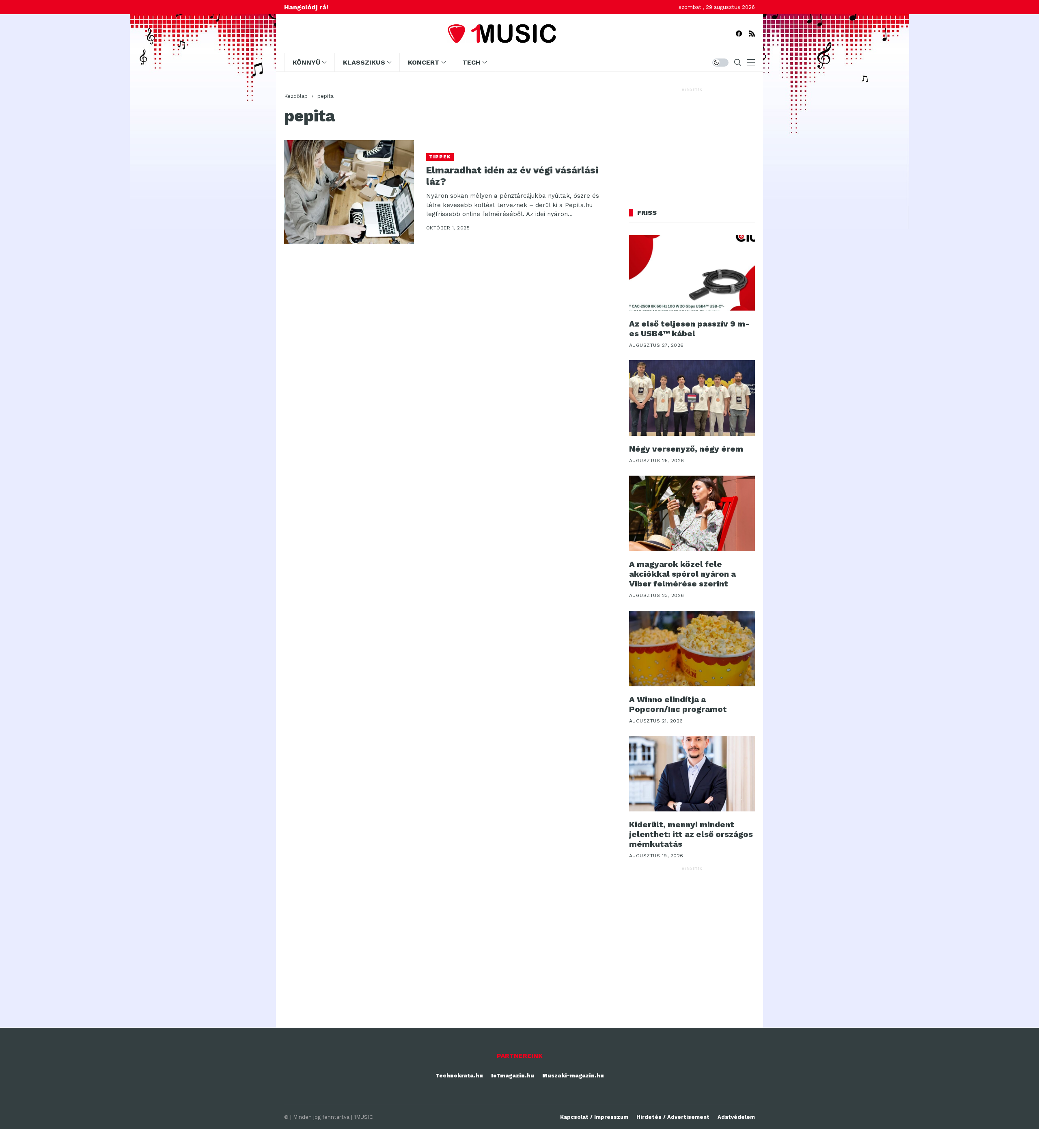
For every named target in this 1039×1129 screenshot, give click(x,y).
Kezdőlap (296, 96)
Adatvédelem (736, 1117)
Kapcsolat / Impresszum (594, 1117)
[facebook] (739, 33)
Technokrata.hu (459, 1076)
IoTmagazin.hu (512, 1076)
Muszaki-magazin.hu (573, 1076)
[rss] (752, 33)
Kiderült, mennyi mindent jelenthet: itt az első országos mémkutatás (691, 834)
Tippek (440, 157)
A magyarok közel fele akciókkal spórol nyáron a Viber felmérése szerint (682, 573)
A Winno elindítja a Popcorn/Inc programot (678, 704)
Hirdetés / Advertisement (672, 1117)
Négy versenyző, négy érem (686, 449)
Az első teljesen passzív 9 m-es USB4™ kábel (689, 328)
